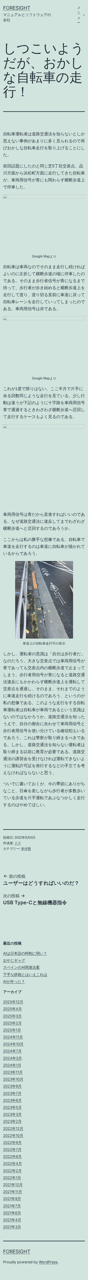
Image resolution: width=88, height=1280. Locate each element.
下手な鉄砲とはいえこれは (25, 974)
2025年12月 (13, 1002)
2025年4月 (12, 1009)
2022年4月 (12, 1163)
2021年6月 (12, 1213)
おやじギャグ (14, 960)
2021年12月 (13, 1185)
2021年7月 (12, 1206)
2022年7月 (12, 1149)
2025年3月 (12, 1016)
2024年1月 (12, 1065)
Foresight (16, 8)
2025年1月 (12, 1030)
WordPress (48, 1262)
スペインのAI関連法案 (21, 967)
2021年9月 (12, 1199)
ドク (18, 843)
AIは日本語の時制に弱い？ (25, 953)
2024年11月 (13, 1037)
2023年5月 (12, 1107)
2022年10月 (13, 1135)
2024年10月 (13, 1044)
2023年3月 (12, 1114)
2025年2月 (12, 1023)
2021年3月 (12, 1227)
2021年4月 (12, 1220)
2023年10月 (13, 1079)
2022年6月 (12, 1156)
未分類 (26, 848)
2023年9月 (12, 1086)
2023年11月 (13, 1072)
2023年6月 (12, 1100)
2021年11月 (12, 1192)
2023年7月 (12, 1093)
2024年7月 (12, 1051)
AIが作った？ (14, 981)
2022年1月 (12, 1178)
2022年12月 (13, 1128)
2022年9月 (12, 1142)
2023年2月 (12, 1121)
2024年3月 (12, 1058)
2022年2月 (12, 1171)
